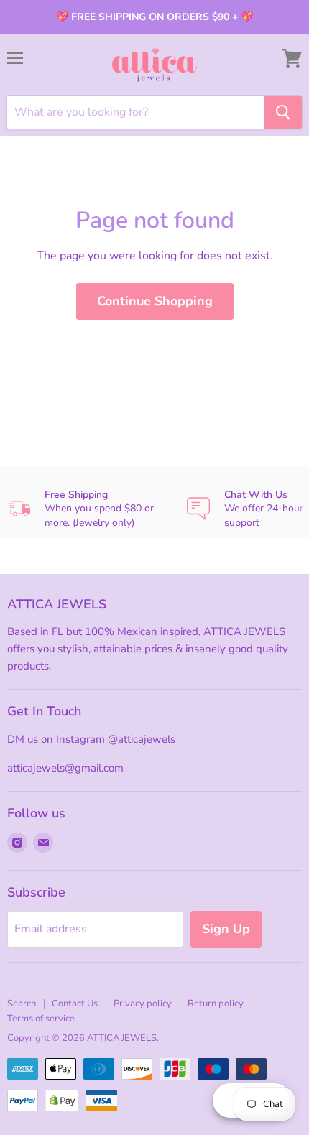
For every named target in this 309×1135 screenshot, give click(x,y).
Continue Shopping (155, 301)
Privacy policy (143, 1003)
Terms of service (41, 1018)
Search (21, 1003)
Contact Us (75, 1003)
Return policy (216, 1003)
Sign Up (226, 928)
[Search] (283, 112)
